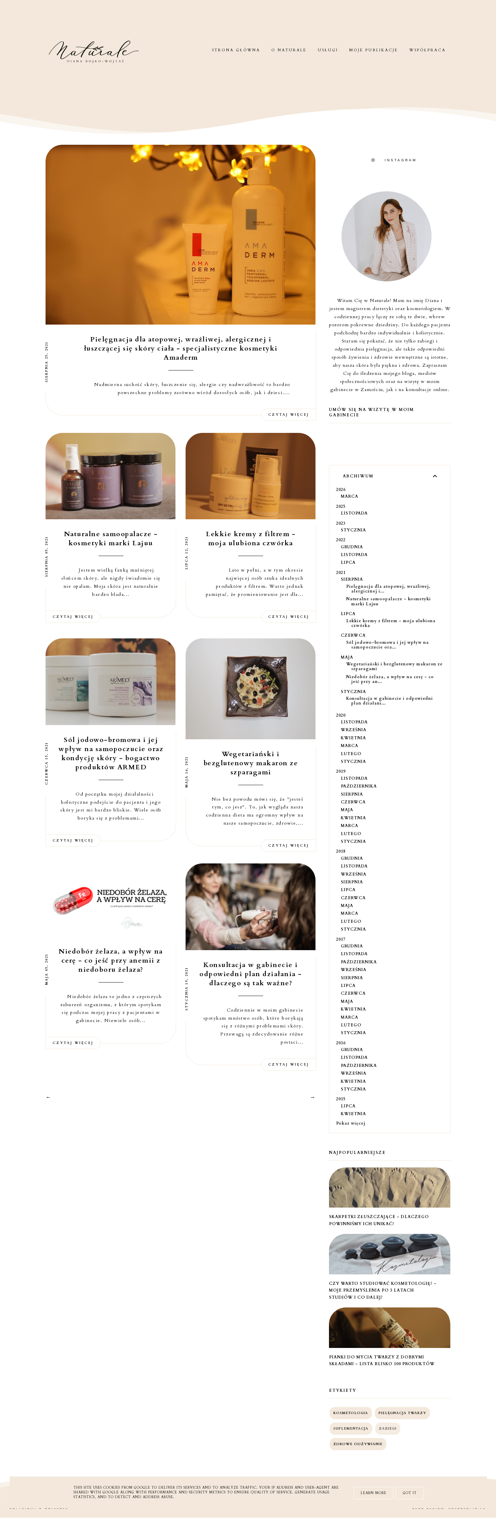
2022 (341, 540)
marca (349, 496)
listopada (354, 513)
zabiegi (387, 1428)
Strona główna (236, 50)
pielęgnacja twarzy (402, 1413)
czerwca (353, 635)
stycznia (353, 530)
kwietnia (353, 738)
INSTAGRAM (401, 160)
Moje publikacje (373, 50)
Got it (410, 1493)
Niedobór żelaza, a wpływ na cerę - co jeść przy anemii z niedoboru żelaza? (111, 960)
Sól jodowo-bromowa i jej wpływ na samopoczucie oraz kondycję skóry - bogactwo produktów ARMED (110, 753)
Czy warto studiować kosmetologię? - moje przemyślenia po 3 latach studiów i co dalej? (383, 1290)
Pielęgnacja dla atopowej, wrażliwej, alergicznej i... (388, 589)
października (359, 786)
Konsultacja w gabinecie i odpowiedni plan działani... (389, 701)
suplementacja (350, 1428)
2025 (341, 506)
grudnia (352, 547)
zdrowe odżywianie (358, 1444)
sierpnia (352, 579)
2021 (341, 572)
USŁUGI (328, 50)
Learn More (373, 1493)
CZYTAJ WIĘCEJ (288, 414)
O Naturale (289, 50)
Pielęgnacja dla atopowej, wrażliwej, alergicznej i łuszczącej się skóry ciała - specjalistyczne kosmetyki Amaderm (181, 348)
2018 (341, 851)
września (353, 730)
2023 (341, 523)
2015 (341, 1099)
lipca (348, 562)
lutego (351, 753)
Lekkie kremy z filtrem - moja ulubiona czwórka (251, 538)
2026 (341, 489)
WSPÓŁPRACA (427, 50)
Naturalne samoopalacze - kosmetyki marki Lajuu (111, 538)
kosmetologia (350, 1413)
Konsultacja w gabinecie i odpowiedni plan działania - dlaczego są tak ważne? (250, 974)
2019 (341, 771)
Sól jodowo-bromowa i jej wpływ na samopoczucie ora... (387, 645)
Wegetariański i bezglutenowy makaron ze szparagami (250, 763)
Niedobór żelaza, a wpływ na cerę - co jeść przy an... (390, 679)
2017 (341, 939)
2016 (341, 1043)
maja (347, 657)
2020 (341, 715)
